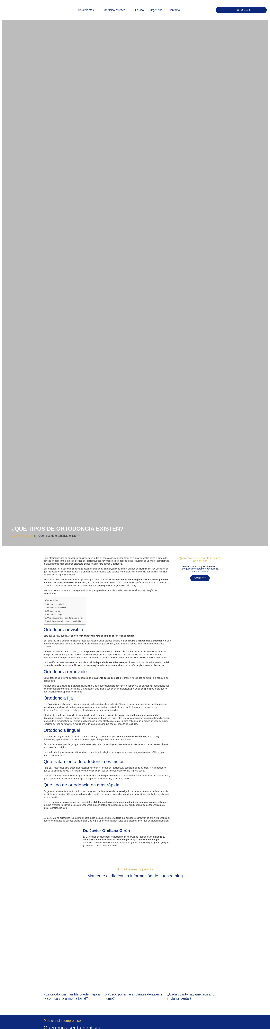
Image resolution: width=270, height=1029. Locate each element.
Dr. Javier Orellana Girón (106, 830)
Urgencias (156, 10)
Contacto (174, 10)
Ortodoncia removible (56, 607)
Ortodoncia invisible (56, 604)
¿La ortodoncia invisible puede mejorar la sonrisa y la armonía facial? (72, 996)
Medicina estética (114, 10)
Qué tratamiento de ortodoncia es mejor (65, 618)
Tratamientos (85, 10)
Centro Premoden (22, 535)
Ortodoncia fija (53, 611)
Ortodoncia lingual (55, 614)
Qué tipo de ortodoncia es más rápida (64, 621)
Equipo (139, 10)
